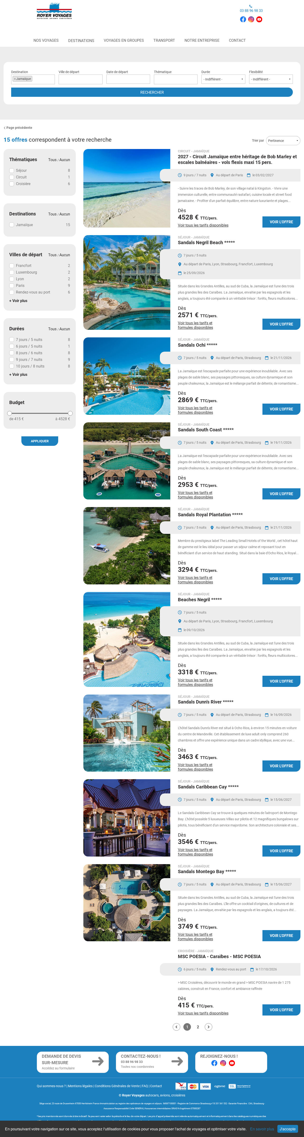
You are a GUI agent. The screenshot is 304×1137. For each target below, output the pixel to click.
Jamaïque (43, 225)
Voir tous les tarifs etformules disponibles (195, 325)
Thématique (162, 72)
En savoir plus (262, 1129)
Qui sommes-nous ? (51, 1086)
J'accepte (288, 1129)
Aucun (64, 160)
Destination (21, 75)
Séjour (43, 170)
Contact (156, 1086)
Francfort (43, 265)
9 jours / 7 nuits (43, 359)
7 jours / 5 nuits (43, 339)
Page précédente (19, 128)
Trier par (258, 140)
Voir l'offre (281, 222)
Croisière (43, 184)
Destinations (81, 40)
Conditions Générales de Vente (117, 1086)
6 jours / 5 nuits (43, 346)
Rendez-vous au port (43, 292)
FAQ (145, 1086)
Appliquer (40, 441)
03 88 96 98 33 (251, 11)
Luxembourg (43, 272)
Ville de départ (69, 72)
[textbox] (80, 79)
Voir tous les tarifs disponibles (203, 225)
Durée (205, 72)
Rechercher (152, 92)
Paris (43, 285)
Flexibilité (256, 72)
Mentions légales (80, 1086)
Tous (52, 160)
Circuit (43, 177)
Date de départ (117, 72)
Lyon (43, 279)
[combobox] (33, 79)
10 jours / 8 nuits (43, 366)
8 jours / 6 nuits (43, 353)
